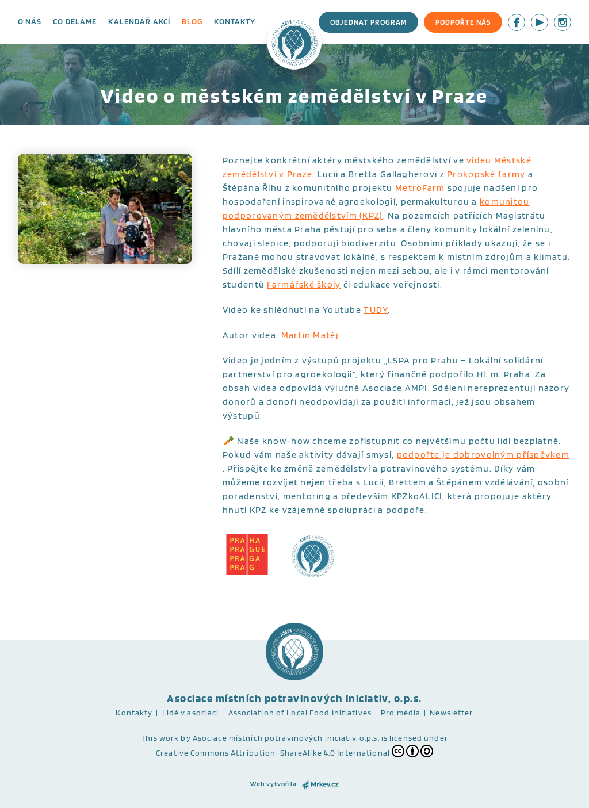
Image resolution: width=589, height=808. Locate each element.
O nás (30, 21)
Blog (192, 21)
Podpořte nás (463, 22)
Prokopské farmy (486, 174)
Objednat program (368, 22)
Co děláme (75, 21)
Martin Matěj (310, 335)
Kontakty (234, 21)
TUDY (376, 309)
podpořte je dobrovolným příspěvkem (483, 454)
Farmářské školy (304, 284)
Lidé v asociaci (190, 712)
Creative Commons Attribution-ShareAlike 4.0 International (273, 752)
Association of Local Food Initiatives (300, 712)
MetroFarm (420, 187)
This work (160, 737)
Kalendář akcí (139, 21)
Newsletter (451, 712)
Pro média (400, 712)
